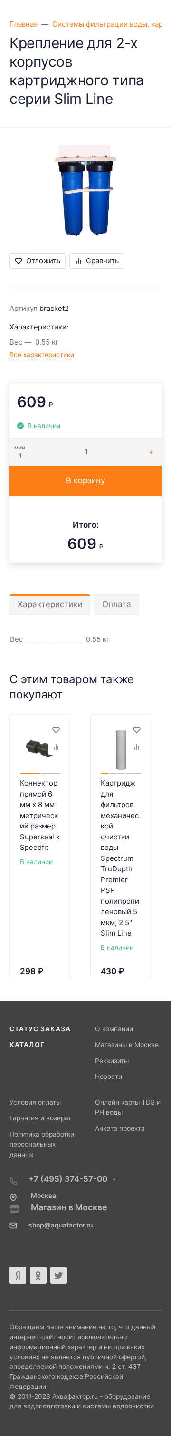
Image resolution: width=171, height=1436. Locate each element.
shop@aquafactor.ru (60, 1225)
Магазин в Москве (69, 1207)
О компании (114, 1029)
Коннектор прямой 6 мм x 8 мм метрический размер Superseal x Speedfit (40, 815)
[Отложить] (55, 730)
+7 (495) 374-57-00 (68, 1179)
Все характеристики (42, 355)
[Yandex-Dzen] (18, 1275)
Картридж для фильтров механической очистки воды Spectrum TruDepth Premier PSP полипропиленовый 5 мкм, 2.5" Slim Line (120, 857)
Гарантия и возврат (40, 1118)
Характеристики (50, 604)
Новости (108, 1076)
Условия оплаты (35, 1102)
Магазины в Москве (127, 1044)
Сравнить (102, 260)
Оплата (116, 604)
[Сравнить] (55, 747)
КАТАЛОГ (27, 1044)
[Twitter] (58, 1275)
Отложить (43, 260)
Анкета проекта (120, 1128)
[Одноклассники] (38, 1275)
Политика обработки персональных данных (42, 1144)
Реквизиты (112, 1061)
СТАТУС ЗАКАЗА (40, 1029)
